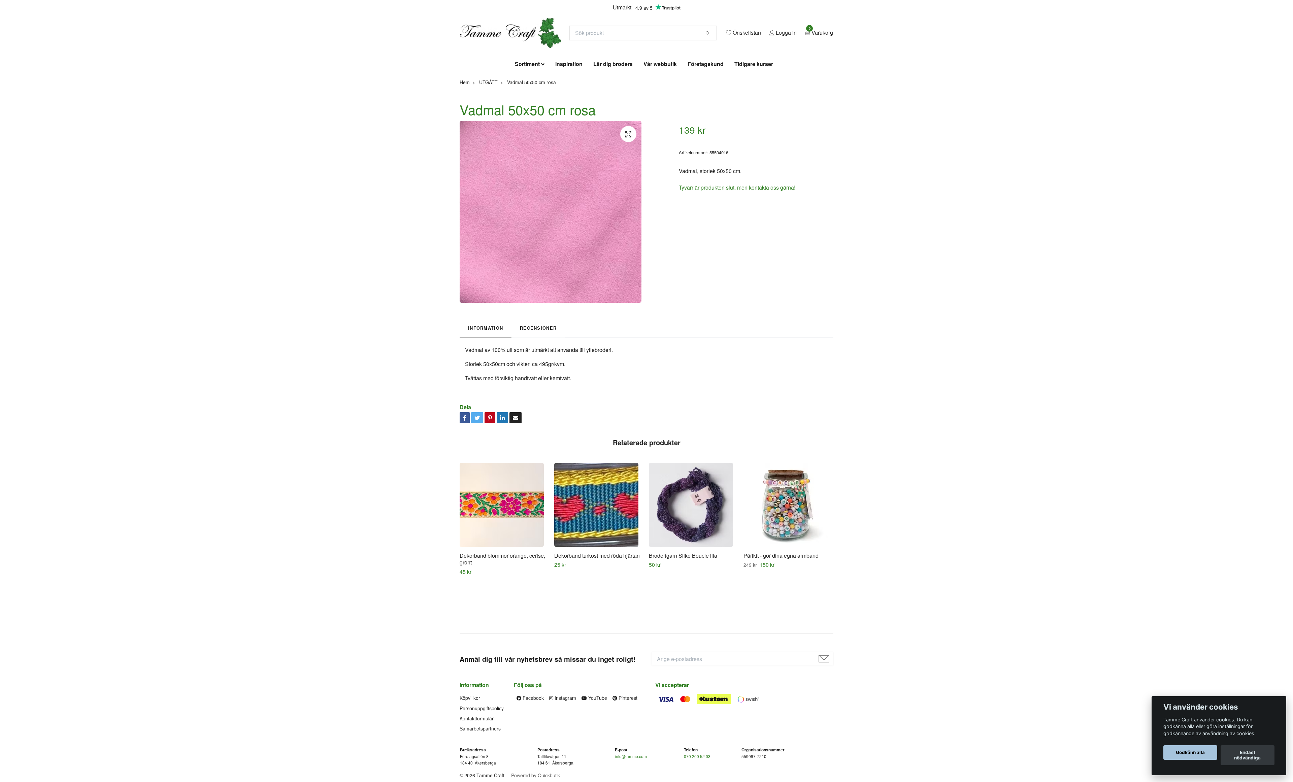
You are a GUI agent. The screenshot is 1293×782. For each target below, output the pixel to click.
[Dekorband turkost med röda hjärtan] (599, 553)
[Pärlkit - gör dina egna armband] (788, 553)
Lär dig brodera (613, 113)
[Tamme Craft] (578, 52)
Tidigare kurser (753, 113)
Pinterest (627, 746)
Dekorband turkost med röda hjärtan (597, 604)
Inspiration (569, 113)
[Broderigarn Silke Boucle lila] (693, 553)
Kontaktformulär (477, 767)
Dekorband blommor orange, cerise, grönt (502, 607)
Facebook (532, 746)
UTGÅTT (488, 130)
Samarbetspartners (480, 777)
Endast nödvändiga (1247, 755)
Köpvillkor (470, 746)
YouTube (597, 746)
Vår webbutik (660, 113)
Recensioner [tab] (538, 377)
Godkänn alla (1190, 752)
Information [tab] (485, 377)
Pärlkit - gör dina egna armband (781, 604)
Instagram (564, 746)
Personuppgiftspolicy (482, 756)
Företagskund (706, 113)
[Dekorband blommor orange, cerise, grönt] (504, 553)
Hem (465, 130)
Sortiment (527, 113)
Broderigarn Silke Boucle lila (683, 604)
